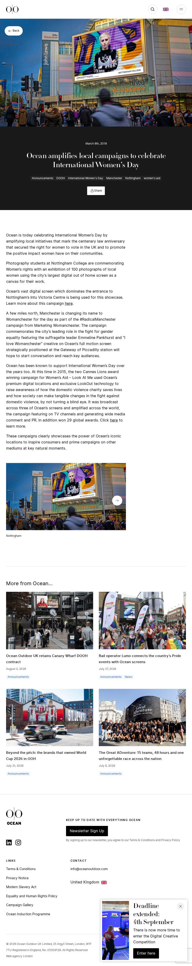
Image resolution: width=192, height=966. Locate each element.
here (69, 303)
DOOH (60, 178)
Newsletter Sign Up (87, 831)
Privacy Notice (17, 878)
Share (98, 190)
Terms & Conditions (21, 869)
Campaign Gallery (19, 905)
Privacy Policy (170, 840)
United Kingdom (84, 882)
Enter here (146, 953)
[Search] (152, 9)
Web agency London (19, 956)
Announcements (42, 178)
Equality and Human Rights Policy (31, 896)
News (128, 676)
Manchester (114, 178)
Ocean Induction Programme (28, 914)
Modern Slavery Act (21, 887)
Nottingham (132, 178)
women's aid (152, 178)
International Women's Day (85, 178)
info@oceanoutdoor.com (89, 869)
